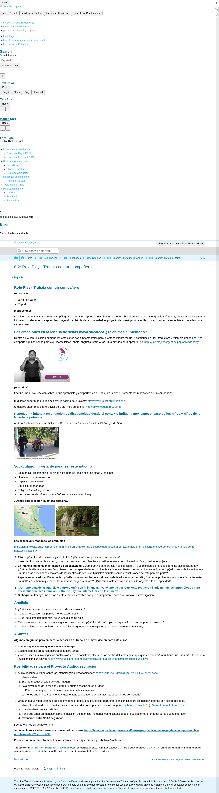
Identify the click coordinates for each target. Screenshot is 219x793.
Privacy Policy (73, 788)
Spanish (97, 258)
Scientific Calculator (17, 173)
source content (35, 751)
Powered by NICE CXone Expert (61, 781)
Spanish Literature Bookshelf (128, 258)
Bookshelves (50, 258)
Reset (5, 87)
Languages (74, 258)
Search (19, 251)
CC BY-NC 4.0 (152, 747)
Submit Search (10, 65)
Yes (50, 769)
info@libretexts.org (176, 788)
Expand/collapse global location (203, 257)
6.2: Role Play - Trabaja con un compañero (50, 747)
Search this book (9, 55)
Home (29, 258)
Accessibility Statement (116, 788)
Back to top (19, 759)
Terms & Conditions (92, 788)
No (63, 769)
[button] (12, 196)
